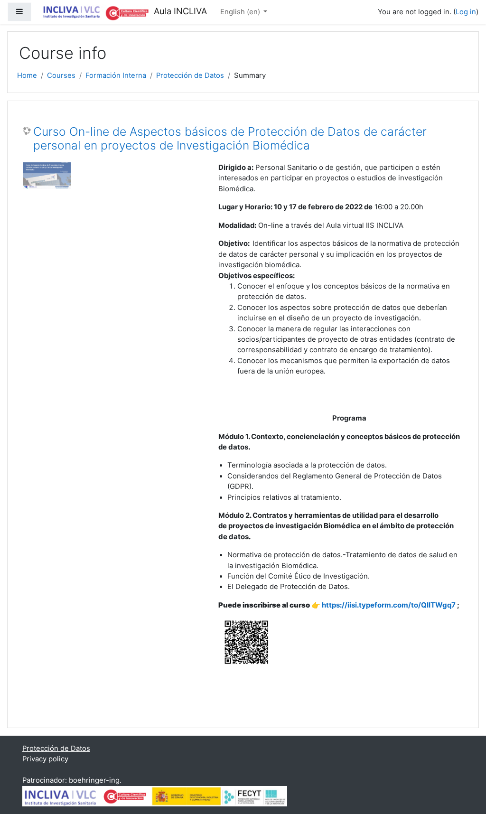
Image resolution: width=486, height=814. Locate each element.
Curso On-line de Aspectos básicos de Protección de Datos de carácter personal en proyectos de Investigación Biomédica (230, 139)
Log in (466, 12)
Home (27, 75)
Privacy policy (45, 759)
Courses (61, 75)
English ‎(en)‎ (241, 12)
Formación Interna (115, 75)
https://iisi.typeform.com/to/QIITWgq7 (389, 604)
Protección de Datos (190, 75)
